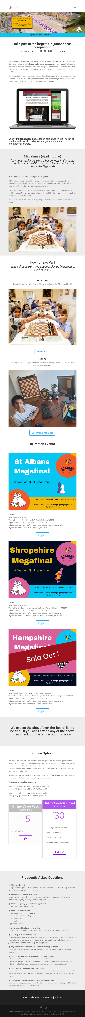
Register (42, 535)
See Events (42, 351)
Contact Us (46, 997)
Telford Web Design (16, 1011)
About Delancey (31, 997)
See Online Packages (42, 432)
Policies (58, 997)
